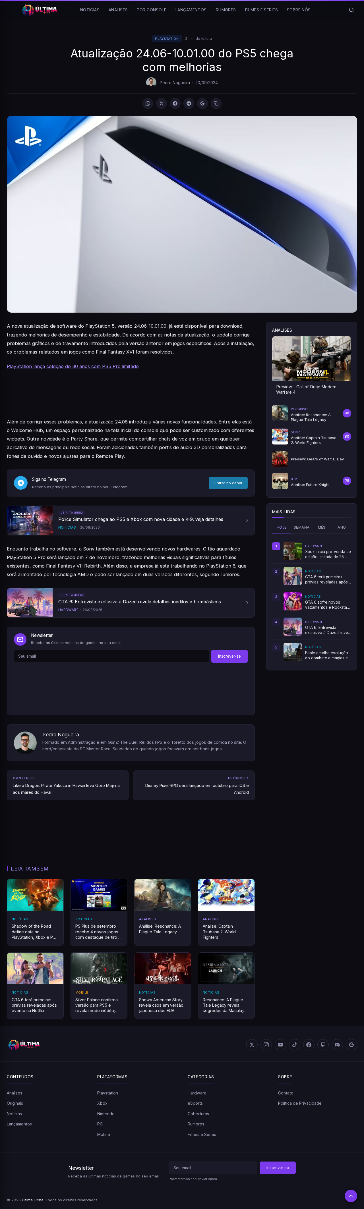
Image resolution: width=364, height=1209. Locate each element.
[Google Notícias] (351, 1044)
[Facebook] (175, 103)
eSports (195, 1103)
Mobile (103, 1134)
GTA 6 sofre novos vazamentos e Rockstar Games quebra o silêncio (327, 605)
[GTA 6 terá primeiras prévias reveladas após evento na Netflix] (293, 576)
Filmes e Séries (261, 9)
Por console (151, 9)
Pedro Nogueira (175, 82)
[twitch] (323, 1044)
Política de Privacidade (300, 1103)
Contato (285, 1092)
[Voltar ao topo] (351, 1196)
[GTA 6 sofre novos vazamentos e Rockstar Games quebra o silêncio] (293, 601)
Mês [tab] (322, 527)
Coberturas (198, 1113)
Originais (15, 1103)
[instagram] (266, 1044)
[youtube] (280, 1044)
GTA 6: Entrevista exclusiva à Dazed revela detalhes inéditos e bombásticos (328, 630)
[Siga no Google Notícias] (202, 103)
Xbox (102, 1103)
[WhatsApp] (147, 103)
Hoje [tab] (282, 527)
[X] (161, 103)
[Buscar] (351, 10)
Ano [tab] (342, 527)
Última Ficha (33, 1200)
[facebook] (309, 1044)
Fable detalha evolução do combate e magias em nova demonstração (328, 656)
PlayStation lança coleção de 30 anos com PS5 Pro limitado (73, 366)
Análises (118, 9)
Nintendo (106, 1113)
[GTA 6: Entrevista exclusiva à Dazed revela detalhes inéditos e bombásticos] (293, 627)
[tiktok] (294, 1044)
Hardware (197, 1092)
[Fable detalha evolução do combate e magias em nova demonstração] (293, 652)
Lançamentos (191, 9)
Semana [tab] (301, 527)
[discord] (337, 1044)
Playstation (167, 39)
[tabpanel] (311, 601)
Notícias (90, 9)
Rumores (226, 9)
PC (100, 1123)
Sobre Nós (299, 9)
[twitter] (252, 1044)
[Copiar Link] (216, 103)
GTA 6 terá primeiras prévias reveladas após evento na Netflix (326, 580)
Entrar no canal (228, 483)
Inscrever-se (229, 656)
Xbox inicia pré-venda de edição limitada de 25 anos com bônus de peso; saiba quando (328, 554)
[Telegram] (188, 103)
